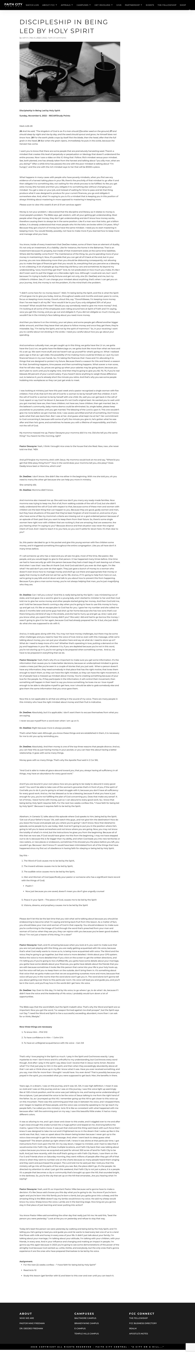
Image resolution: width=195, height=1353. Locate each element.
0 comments (60, 38)
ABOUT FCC (48, 5)
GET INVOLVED (102, 5)
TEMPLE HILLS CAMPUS (86, 1333)
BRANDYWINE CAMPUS (86, 1323)
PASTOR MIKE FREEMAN (32, 1323)
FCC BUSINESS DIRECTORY (143, 1323)
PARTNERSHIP (132, 5)
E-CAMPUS (80, 1328)
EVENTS (150, 5)
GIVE (119, 5)
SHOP (183, 5)
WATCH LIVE (32, 5)
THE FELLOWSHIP (167, 5)
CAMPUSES (82, 5)
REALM (132, 1328)
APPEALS (66, 5)
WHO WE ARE (27, 1318)
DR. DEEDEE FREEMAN (31, 1328)
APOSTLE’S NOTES (138, 1333)
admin (25, 38)
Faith (50, 38)
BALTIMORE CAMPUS (85, 1318)
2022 (44, 38)
